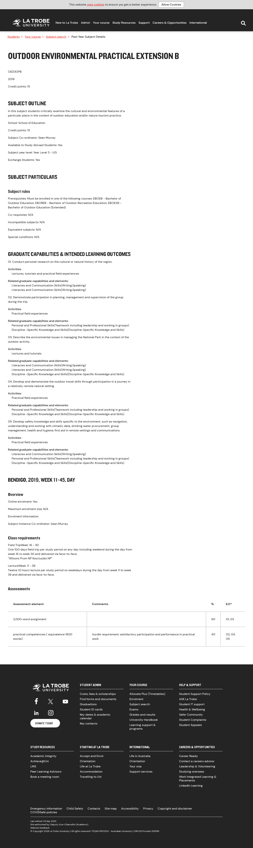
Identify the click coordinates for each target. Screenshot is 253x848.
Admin (85, 23)
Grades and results (142, 715)
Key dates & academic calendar (95, 716)
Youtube (65, 701)
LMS (33, 766)
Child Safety (74, 808)
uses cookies (95, 4)
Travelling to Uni (90, 777)
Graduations (88, 704)
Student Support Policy (194, 694)
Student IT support (191, 704)
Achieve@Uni (39, 761)
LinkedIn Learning (191, 786)
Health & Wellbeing (192, 709)
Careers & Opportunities (170, 23)
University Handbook (143, 720)
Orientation (87, 761)
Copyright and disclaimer (175, 808)
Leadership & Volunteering (197, 766)
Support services (140, 771)
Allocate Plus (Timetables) (147, 694)
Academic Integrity (43, 756)
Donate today (44, 723)
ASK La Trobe (188, 699)
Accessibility (130, 808)
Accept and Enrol (91, 756)
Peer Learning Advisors (45, 771)
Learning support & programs (142, 727)
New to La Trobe (67, 23)
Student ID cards (91, 709)
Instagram (51, 713)
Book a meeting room (44, 777)
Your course (101, 23)
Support (144, 23)
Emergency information (46, 808)
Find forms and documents (98, 699)
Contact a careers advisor (196, 761)
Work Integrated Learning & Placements (197, 778)
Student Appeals (190, 725)
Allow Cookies (171, 4)
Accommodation (91, 771)
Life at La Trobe (90, 766)
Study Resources (124, 23)
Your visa (135, 766)
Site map (111, 808)
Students (13, 37)
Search (243, 23)
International (198, 23)
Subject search (56, 37)
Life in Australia (139, 756)
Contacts (94, 808)
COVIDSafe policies (43, 812)
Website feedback (39, 827)
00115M (155, 831)
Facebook (36, 701)
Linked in (36, 713)
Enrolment (136, 699)
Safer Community (191, 715)
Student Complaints (192, 720)
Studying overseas (191, 771)
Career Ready (188, 756)
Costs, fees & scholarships (98, 694)
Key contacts (88, 723)
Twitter (51, 701)
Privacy (148, 808)
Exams (133, 709)
